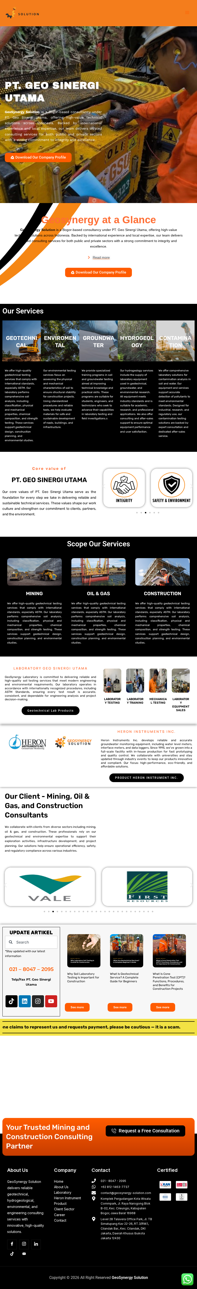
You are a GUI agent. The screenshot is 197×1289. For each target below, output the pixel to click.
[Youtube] (24, 1254)
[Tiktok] (12, 1254)
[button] (104, 486)
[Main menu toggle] (187, 12)
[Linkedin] (36, 1244)
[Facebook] (12, 1244)
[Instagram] (24, 1244)
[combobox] (31, 942)
